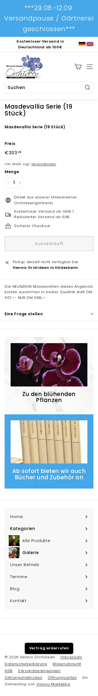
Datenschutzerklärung (26, 664)
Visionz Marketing (53, 684)
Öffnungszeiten (62, 677)
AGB (9, 670)
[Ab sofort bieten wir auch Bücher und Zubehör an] (49, 442)
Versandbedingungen (39, 670)
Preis (10, 143)
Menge (12, 171)
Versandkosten (43, 164)
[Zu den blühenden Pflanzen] (49, 364)
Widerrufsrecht (67, 664)
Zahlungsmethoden (23, 677)
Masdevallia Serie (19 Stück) (35, 127)
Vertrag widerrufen (49, 648)
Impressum (71, 657)
